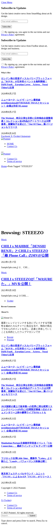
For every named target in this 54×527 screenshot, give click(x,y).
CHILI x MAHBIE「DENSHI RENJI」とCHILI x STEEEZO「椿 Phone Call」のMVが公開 (25, 250)
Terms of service (14, 161)
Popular (10, 340)
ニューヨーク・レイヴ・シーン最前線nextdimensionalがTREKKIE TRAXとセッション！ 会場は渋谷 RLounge (25, 103)
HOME (10, 144)
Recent (10, 337)
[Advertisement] (27, 200)
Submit (32, 516)
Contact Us (12, 146)
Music (4, 239)
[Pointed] (5, 139)
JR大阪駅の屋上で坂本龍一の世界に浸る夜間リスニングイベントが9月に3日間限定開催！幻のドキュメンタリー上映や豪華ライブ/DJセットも (26, 409)
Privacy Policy (7, 34)
